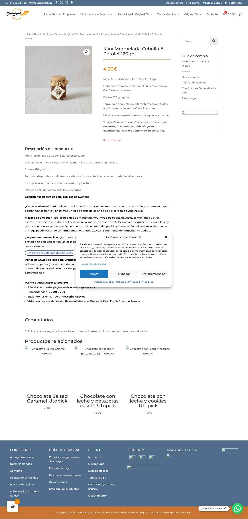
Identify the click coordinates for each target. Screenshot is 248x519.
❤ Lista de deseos (212, 3)
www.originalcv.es (82, 287)
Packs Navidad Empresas (59, 14)
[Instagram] (142, 458)
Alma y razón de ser (23, 457)
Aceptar (94, 274)
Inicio (28, 34)
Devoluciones (191, 77)
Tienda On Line (166, 14)
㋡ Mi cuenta (193, 3)
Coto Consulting (182, 512)
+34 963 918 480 (18, 2)
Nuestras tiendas (21, 463)
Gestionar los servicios (94, 264)
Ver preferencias (154, 274)
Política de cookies (104, 281)
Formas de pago (59, 468)
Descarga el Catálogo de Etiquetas (50, 253)
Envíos (186, 71)
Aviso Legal (148, 281)
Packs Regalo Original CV (133, 14)
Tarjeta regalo (97, 477)
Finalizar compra (174, 3)
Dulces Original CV (66, 34)
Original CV (191, 14)
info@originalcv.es (73, 296)
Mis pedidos (96, 463)
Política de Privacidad (128, 281)
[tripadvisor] (152, 458)
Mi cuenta (94, 457)
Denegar (124, 274)
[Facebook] (132, 458)
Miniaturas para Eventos (94, 14)
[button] (166, 237)
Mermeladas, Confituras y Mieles (99, 34)
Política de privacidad (24, 477)
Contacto (212, 14)
